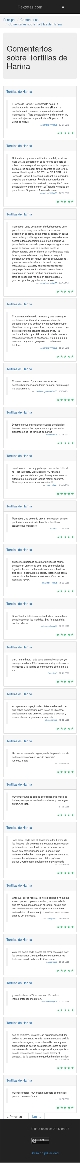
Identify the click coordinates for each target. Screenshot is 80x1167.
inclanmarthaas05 (49, 626)
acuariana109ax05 (49, 283)
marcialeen (52, 485)
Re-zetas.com (30, 7)
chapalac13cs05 (50, 582)
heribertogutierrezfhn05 (47, 391)
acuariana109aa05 (49, 124)
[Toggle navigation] (63, 6)
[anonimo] (53, 673)
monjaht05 (53, 918)
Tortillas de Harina (19, 91)
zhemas (54, 528)
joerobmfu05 (52, 434)
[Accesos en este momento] (50, 1140)
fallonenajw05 (51, 719)
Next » (36, 1116)
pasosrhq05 (52, 961)
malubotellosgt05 (50, 1001)
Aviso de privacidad (45, 1153)
